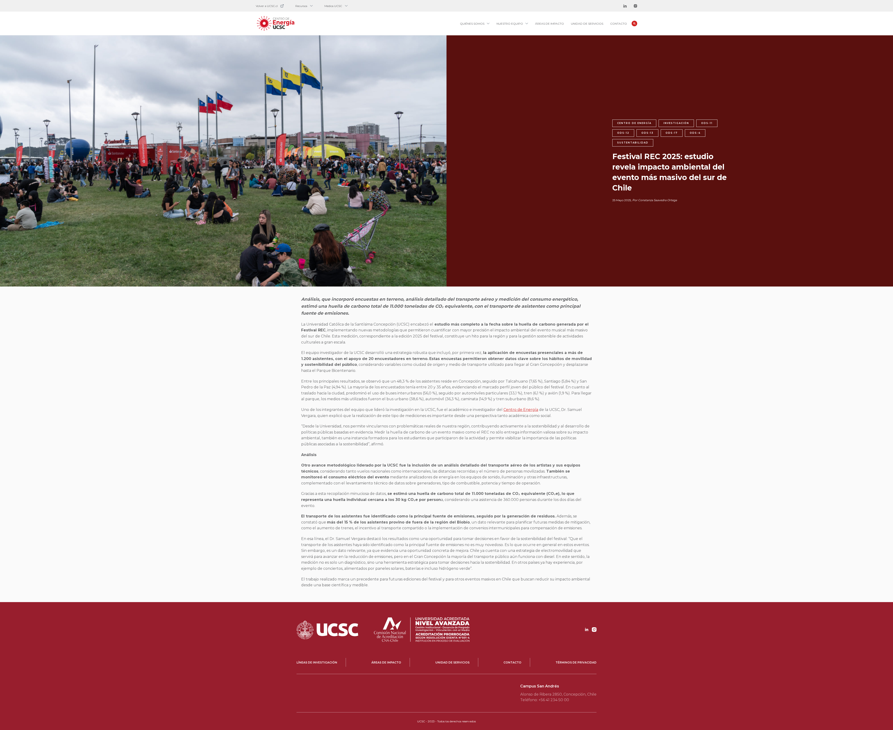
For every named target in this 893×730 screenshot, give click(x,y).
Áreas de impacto (549, 23)
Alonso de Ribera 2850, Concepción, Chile (558, 694)
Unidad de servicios (587, 23)
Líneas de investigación (317, 662)
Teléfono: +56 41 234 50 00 (544, 700)
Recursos (301, 6)
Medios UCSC (333, 6)
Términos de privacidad (576, 662)
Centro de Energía (520, 409)
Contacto (618, 23)
